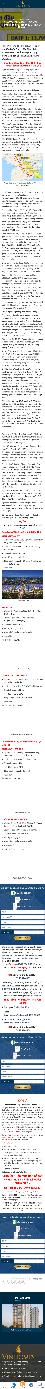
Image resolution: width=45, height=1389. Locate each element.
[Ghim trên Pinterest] (19, 1282)
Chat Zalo (14, 1388)
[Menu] (3, 4)
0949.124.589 (24, 964)
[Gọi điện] (22, 1384)
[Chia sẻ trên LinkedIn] (23, 1282)
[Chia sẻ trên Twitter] (11, 1282)
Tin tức (16, 19)
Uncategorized (26, 19)
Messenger (31, 1388)
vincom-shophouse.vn (19, 45)
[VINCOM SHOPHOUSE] (22, 4)
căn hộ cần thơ (11, 1125)
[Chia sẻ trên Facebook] (7, 1282)
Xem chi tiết (9, 568)
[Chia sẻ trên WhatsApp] (3, 1282)
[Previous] (2, 1318)
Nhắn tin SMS (40, 1388)
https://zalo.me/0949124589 (25, 1015)
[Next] (43, 1318)
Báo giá (5, 1388)
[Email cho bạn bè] (15, 1282)
